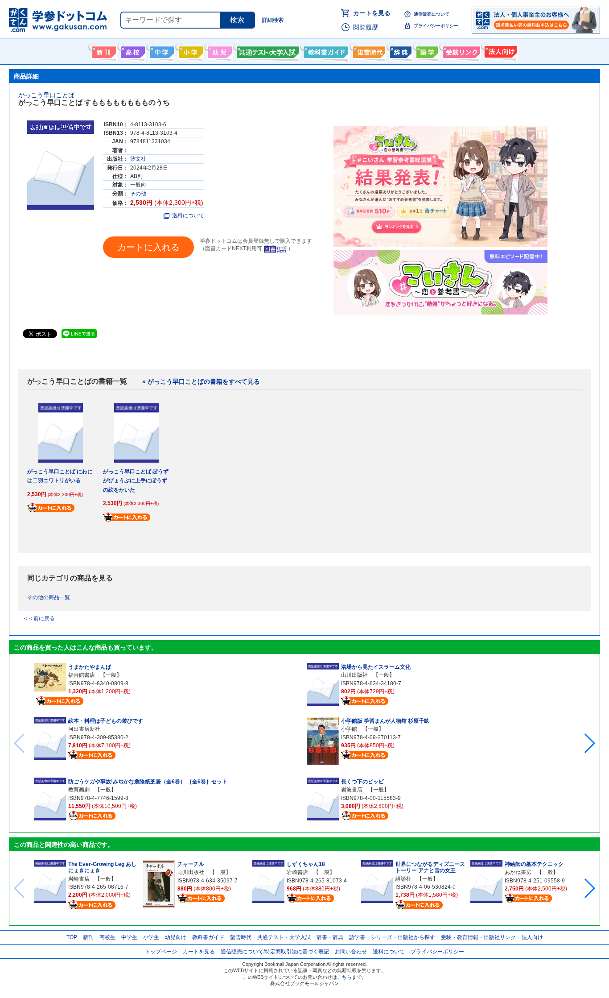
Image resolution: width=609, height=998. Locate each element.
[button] (589, 743)
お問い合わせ (351, 951)
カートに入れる (148, 247)
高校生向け (131, 50)
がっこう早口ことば (46, 95)
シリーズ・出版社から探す (403, 937)
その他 (138, 193)
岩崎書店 (79, 879)
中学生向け (160, 50)
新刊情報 (102, 50)
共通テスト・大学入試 (266, 50)
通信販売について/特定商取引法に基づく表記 (275, 951)
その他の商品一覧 (48, 597)
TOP (71, 937)
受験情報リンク (460, 50)
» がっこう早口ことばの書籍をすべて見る (201, 381)
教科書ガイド (325, 50)
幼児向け (218, 50)
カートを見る (372, 13)
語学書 (426, 50)
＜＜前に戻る (39, 618)
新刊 (88, 937)
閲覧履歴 (365, 27)
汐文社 (138, 159)
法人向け (499, 50)
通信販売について (431, 14)
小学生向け (189, 50)
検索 (237, 20)
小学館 (349, 729)
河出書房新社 (84, 729)
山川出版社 (354, 675)
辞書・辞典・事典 (400, 50)
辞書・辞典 (330, 937)
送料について (188, 215)
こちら (344, 977)
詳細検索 (273, 20)
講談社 (403, 879)
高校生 (107, 937)
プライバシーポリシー (436, 25)
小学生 (151, 937)
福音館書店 (81, 675)
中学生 (129, 937)
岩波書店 (351, 790)
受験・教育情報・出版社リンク (478, 937)
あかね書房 (518, 872)
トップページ (161, 951)
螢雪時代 (368, 50)
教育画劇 (79, 790)
